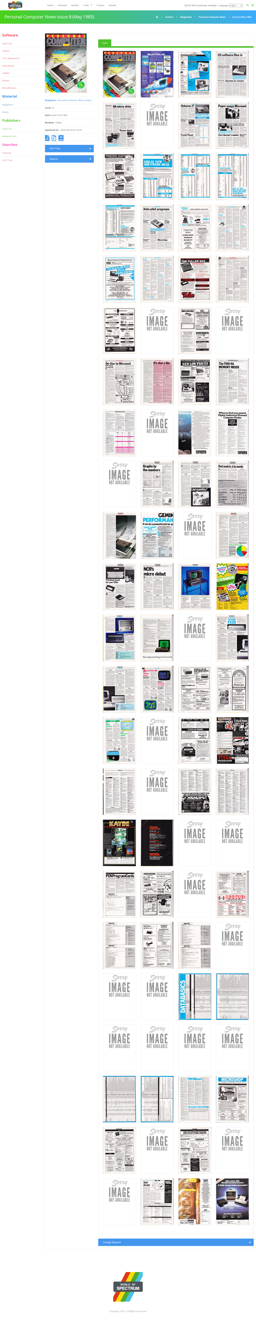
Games (5, 50)
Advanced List (9, 136)
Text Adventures (11, 58)
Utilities (6, 73)
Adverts (53, 159)
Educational (8, 65)
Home (50, 5)
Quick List (7, 43)
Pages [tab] (105, 42)
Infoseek (62, 5)
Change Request (112, 1242)
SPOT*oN (7, 160)
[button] (253, 5)
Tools (86, 5)
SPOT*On (54, 148)
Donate (112, 5)
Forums (100, 5)
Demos (6, 80)
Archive (75, 5)
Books (5, 111)
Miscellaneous (9, 87)
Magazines (186, 17)
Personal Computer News (212, 17)
